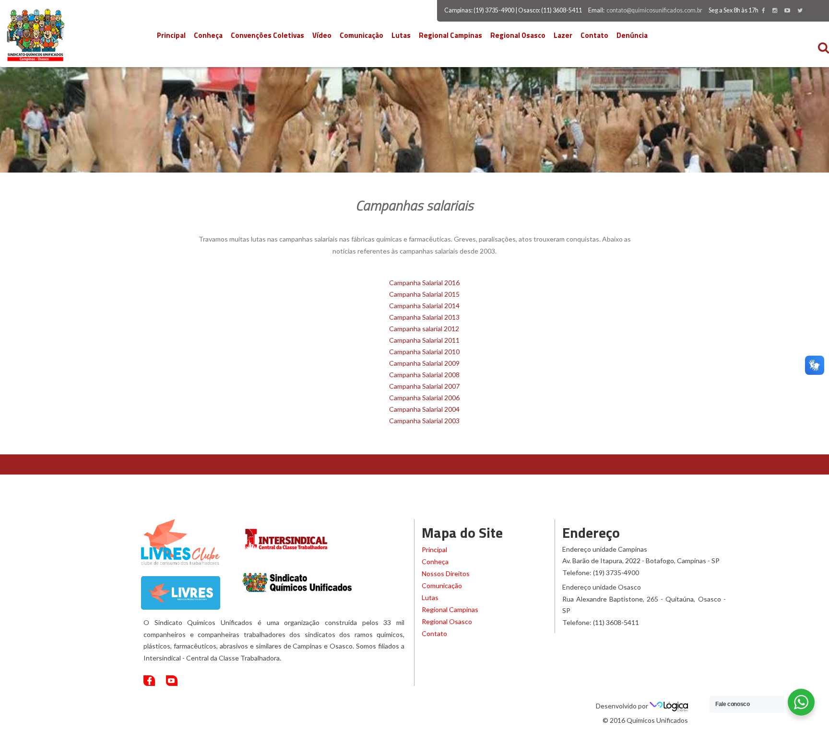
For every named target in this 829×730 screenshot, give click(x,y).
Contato (594, 35)
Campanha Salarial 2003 (424, 421)
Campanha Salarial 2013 (424, 317)
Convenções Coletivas (267, 35)
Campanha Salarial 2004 (424, 409)
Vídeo (322, 35)
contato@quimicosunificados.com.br (654, 10)
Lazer (563, 35)
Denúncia (632, 35)
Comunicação (361, 35)
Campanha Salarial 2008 (424, 375)
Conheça (208, 35)
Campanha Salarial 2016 (424, 282)
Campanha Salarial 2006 (424, 398)
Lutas (401, 35)
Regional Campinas (450, 35)
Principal (171, 35)
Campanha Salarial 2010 (424, 352)
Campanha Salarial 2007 (424, 386)
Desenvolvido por (623, 706)
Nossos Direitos (446, 573)
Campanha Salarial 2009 (424, 363)
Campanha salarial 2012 (424, 328)
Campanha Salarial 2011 (424, 340)
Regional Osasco (517, 35)
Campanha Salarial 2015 (424, 294)
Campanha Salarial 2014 (424, 305)
